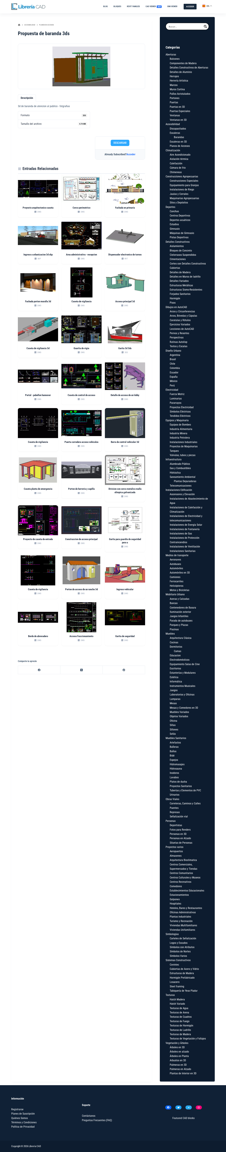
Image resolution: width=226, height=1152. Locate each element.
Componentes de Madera (183, 63)
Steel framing (177, 986)
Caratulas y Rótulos (180, 320)
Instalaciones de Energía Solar (186, 524)
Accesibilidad (173, 124)
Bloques (117, 6)
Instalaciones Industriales (183, 442)
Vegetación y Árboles (177, 1043)
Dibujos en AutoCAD (176, 307)
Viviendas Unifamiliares (182, 929)
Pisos (173, 302)
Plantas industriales (180, 916)
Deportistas (176, 825)
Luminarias (176, 398)
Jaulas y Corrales (179, 194)
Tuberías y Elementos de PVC (185, 790)
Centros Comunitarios (181, 873)
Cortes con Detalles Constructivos (188, 263)
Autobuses (175, 564)
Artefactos (175, 742)
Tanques (174, 450)
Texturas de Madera (180, 1034)
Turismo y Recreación (181, 921)
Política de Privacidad (23, 1126)
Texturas (170, 995)
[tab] (27, 98)
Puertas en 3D (177, 106)
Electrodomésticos (179, 659)
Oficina (173, 720)
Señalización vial (179, 816)
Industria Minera (178, 433)
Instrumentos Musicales (182, 686)
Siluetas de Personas (181, 842)
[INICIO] (19, 25)
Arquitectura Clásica (180, 638)
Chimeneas (176, 172)
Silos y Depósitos (179, 202)
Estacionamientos (179, 894)
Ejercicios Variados (180, 324)
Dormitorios (176, 646)
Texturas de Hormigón (181, 1025)
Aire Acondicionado (180, 154)
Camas (177, 651)
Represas (175, 812)
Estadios (174, 224)
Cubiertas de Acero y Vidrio (184, 969)
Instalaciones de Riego (182, 189)
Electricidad (172, 389)
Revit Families (133, 6)
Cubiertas (175, 267)
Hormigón (175, 298)
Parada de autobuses (181, 620)
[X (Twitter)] (81, 670)
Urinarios (174, 794)
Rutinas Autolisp (178, 342)
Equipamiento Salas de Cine (185, 664)
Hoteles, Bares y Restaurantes (186, 908)
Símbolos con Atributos (182, 947)
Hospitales (175, 903)
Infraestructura (173, 459)
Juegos (174, 690)
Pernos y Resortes (179, 333)
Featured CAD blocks (183, 1118)
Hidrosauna (176, 768)
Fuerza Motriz (177, 394)
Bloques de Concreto (181, 250)
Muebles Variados (179, 712)
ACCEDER (190, 6)
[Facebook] (39, 670)
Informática (176, 681)
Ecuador (174, 372)
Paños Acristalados (180, 93)
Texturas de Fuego (179, 1021)
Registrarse (17, 1109)
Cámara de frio (178, 167)
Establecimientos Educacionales (187, 890)
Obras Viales (172, 799)
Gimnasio (175, 228)
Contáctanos (88, 1115)
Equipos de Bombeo (180, 424)
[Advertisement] (120, 114)
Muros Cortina (177, 89)
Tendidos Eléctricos (180, 415)
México (173, 381)
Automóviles (176, 568)
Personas (171, 821)
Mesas (173, 703)
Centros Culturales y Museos (185, 877)
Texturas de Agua (179, 1008)
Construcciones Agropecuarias (182, 176)
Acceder (131, 154)
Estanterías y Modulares (183, 672)
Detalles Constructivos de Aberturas (189, 67)
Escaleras (175, 132)
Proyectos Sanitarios (181, 786)
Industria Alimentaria (181, 429)
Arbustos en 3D (178, 1060)
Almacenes (175, 855)
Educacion (175, 655)
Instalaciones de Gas (181, 533)
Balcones (175, 58)
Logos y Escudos (178, 942)
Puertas (174, 102)
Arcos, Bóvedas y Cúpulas (183, 315)
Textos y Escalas (178, 346)
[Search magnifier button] (205, 26)
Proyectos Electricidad (182, 407)
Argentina (175, 355)
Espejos (174, 759)
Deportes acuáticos (180, 220)
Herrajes (174, 76)
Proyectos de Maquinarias (184, 446)
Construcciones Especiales (184, 180)
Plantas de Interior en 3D (183, 1073)
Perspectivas (176, 337)
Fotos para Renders (180, 829)
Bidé (172, 755)
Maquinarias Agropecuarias (184, 198)
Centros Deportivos (180, 215)
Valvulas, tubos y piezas (182, 455)
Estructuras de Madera (182, 973)
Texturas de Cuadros (181, 1016)
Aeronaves (175, 559)
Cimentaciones (178, 259)
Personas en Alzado (180, 838)
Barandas (179, 137)
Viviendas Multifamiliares (183, 925)
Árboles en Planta (179, 1056)
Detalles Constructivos (178, 241)
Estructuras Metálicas (181, 285)
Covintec (174, 964)
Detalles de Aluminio (181, 72)
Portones (174, 98)
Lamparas (175, 699)
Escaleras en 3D (178, 141)
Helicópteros (176, 585)
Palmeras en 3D (178, 1064)
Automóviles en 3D (180, 572)
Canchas (174, 211)
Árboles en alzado (179, 1051)
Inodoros (174, 772)
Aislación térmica (179, 159)
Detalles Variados (179, 280)
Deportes (170, 207)
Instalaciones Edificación (179, 490)
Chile (172, 363)
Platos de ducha (178, 781)
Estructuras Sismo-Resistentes (186, 289)
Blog (105, 6)
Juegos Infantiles (179, 616)
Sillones (174, 729)
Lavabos (174, 777)
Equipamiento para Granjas (184, 185)
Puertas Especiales (180, 111)
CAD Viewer (153, 6)
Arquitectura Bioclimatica (183, 860)
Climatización (173, 150)
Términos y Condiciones (24, 1122)
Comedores (176, 886)
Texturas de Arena (179, 1012)
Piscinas (174, 629)
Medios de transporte (177, 555)
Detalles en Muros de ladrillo (185, 276)
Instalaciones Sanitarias (182, 551)
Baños (173, 751)
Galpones (175, 899)
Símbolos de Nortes (180, 951)
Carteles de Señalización (183, 938)
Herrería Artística (179, 80)
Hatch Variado (177, 1003)
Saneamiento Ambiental (182, 476)
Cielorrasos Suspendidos (183, 254)
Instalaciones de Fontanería (185, 529)
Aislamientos (177, 246)
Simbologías (172, 934)
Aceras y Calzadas (179, 598)
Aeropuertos (176, 851)
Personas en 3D (178, 834)
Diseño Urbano (173, 350)
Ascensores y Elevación (182, 494)
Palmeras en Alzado (180, 1069)
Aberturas (171, 54)
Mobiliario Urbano (175, 594)
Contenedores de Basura (183, 607)
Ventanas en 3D (178, 119)
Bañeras (174, 746)
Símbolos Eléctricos (180, 411)
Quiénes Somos (19, 1118)
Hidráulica (175, 472)
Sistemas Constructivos (178, 960)
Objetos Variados (179, 716)
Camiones (175, 577)
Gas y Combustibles (180, 468)
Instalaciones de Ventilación (185, 546)
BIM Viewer (172, 6)
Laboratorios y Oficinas (182, 694)
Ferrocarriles (176, 581)
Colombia (175, 368)
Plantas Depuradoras (185, 481)
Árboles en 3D (177, 1047)
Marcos (174, 85)
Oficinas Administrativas (183, 912)
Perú (172, 385)
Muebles (170, 633)
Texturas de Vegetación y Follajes (188, 1038)
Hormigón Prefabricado (182, 977)
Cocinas (174, 642)
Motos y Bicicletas (179, 590)
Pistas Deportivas (179, 237)
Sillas (173, 725)
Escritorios (175, 668)
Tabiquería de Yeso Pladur (184, 990)
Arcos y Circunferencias (182, 311)
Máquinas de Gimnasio (182, 233)
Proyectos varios (174, 847)
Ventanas (175, 115)
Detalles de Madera (180, 272)
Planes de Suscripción (23, 1113)
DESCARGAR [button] (120, 142)
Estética (174, 677)
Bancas (174, 603)
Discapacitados (178, 128)
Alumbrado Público (180, 463)
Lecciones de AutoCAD (182, 328)
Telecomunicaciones (180, 485)
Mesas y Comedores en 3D (184, 707)
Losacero (175, 982)
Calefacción (176, 163)
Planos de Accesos (180, 146)
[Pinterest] (124, 670)
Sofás (173, 733)
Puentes (174, 807)
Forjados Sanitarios (180, 294)
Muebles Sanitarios (176, 738)
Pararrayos (175, 402)
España (174, 376)
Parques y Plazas (179, 624)
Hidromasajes (177, 764)
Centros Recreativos (180, 881)
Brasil (173, 359)
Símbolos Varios (178, 955)
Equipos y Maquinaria (177, 420)
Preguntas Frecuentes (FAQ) (97, 1120)
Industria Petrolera (180, 437)
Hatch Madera (177, 999)
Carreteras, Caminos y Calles (185, 803)
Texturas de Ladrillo (180, 1030)
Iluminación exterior (180, 611)
